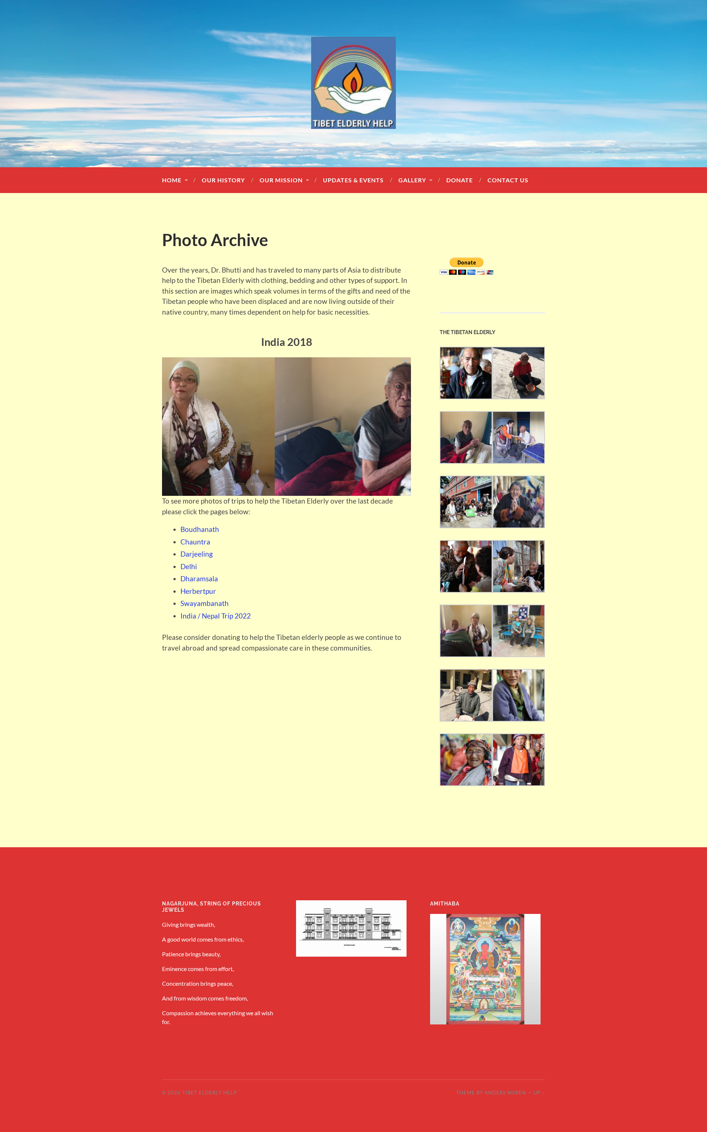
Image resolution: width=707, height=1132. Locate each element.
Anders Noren (505, 1093)
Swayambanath (204, 603)
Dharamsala (199, 578)
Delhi (188, 566)
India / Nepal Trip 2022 (215, 615)
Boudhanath (199, 529)
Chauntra (195, 541)
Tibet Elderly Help (209, 1093)
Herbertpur (198, 591)
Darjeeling (196, 554)
